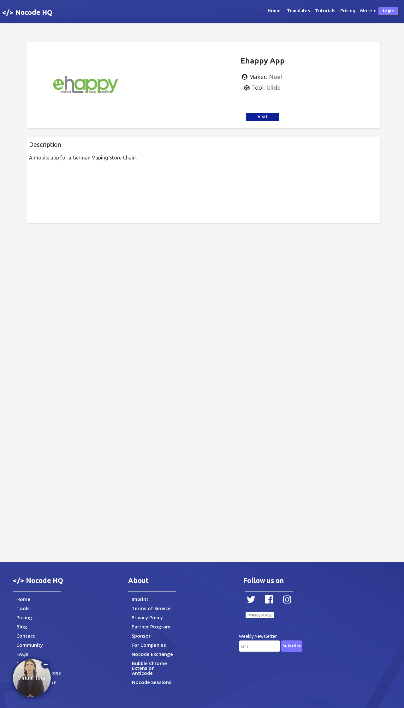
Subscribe (292, 646)
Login (388, 11)
